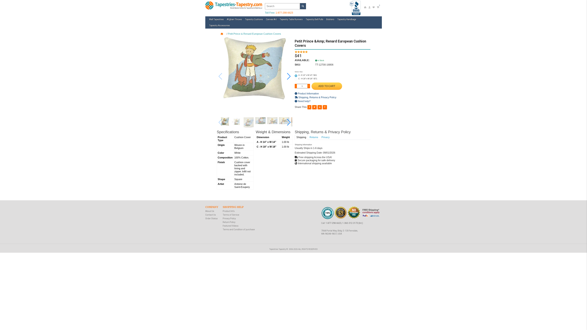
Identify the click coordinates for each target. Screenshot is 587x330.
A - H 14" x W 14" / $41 (307, 75)
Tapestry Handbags (346, 19)
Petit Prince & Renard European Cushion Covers (254, 34)
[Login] (370, 7)
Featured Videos (230, 226)
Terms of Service (231, 215)
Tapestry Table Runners (291, 19)
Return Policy (229, 222)
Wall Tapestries (216, 19)
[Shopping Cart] (378, 7)
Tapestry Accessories (219, 25)
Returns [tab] (314, 137)
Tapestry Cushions (254, 19)
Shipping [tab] (301, 137)
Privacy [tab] (325, 137)
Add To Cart (326, 86)
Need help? (303, 101)
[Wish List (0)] (374, 7)
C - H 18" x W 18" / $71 (307, 79)
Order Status (211, 218)
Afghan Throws (234, 19)
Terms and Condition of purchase (239, 229)
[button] (289, 76)
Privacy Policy (229, 218)
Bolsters (330, 19)
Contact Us (210, 215)
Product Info (229, 211)
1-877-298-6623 (284, 12)
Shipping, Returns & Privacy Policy (317, 97)
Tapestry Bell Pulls (314, 19)
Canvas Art (271, 19)
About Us (209, 211)
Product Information (308, 93)
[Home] (365, 7)
